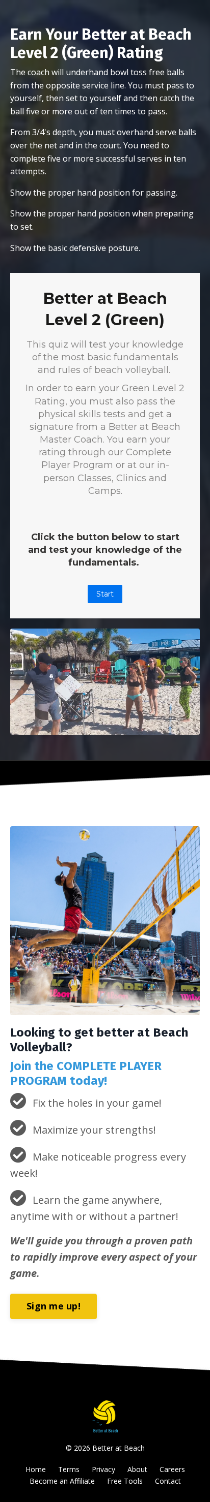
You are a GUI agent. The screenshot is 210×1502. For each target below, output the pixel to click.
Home (35, 1469)
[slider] (104, 727)
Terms (69, 1469)
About (137, 1469)
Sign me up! (54, 1306)
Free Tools (125, 1481)
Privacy (103, 1469)
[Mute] (171, 727)
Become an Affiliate (62, 1481)
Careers (172, 1469)
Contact (168, 1481)
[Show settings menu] (190, 727)
